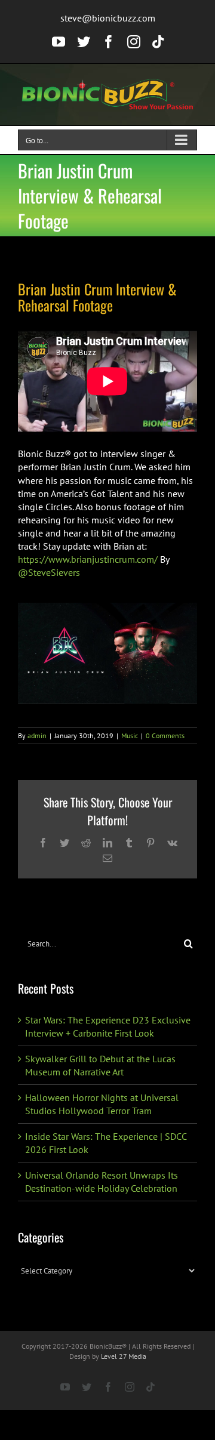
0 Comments (165, 735)
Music (129, 735)
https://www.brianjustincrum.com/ (88, 559)
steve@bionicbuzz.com (107, 18)
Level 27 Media (123, 1356)
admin (37, 735)
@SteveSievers (49, 572)
